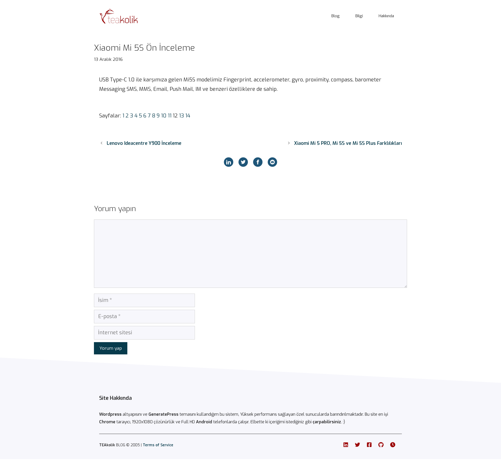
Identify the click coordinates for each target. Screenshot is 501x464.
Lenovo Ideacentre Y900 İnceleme (144, 143)
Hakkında (386, 16)
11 (169, 115)
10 (163, 115)
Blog (335, 16)
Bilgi (359, 16)
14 (187, 115)
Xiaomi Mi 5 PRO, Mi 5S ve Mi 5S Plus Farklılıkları (348, 143)
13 (181, 115)
